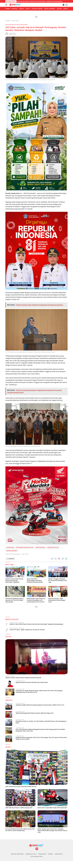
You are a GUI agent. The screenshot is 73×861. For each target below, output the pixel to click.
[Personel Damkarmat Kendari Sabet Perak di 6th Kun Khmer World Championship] (20, 818)
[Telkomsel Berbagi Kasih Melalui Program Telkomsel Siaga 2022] (8, 714)
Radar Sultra (12, 33)
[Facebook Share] (52, 558)
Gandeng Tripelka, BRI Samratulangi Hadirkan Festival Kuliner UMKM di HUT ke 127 (40, 705)
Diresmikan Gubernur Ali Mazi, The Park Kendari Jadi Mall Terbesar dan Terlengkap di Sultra (41, 722)
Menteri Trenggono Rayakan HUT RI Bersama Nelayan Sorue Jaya (57, 580)
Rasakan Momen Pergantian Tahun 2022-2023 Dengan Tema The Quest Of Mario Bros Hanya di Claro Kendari (41, 738)
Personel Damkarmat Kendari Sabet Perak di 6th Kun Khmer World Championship (19, 829)
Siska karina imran (53, 547)
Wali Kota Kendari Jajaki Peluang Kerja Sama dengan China (56, 600)
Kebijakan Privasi (31, 854)
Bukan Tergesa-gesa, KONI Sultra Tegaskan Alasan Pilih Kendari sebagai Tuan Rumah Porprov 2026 (52, 830)
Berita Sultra (16, 24)
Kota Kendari (24, 24)
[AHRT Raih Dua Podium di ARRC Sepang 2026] (20, 797)
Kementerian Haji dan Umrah (24, 547)
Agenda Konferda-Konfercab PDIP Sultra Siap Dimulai (32, 682)
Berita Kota (8, 24)
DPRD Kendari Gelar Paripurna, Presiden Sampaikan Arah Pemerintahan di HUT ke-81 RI (36, 600)
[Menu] (6, 4)
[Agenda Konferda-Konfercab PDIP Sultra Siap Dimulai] (9, 683)
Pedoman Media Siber (17, 854)
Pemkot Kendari (40, 547)
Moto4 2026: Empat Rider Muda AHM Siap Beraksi (52, 808)
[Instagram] (36, 848)
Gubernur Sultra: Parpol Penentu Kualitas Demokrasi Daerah (23, 677)
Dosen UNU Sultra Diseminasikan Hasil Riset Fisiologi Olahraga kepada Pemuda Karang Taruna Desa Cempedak (36, 580)
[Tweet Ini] (55, 558)
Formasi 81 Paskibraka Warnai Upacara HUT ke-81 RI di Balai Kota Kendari (14, 600)
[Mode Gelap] (64, 4)
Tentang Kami (42, 854)
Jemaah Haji (10, 547)
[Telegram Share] (62, 558)
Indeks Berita (59, 854)
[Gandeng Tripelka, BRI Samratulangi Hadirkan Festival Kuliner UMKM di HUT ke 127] (8, 706)
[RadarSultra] (15, 4)
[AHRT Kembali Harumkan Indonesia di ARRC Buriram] (36, 767)
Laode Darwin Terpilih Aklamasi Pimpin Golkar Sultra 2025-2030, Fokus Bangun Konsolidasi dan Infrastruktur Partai (39, 691)
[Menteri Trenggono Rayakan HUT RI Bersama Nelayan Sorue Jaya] (58, 571)
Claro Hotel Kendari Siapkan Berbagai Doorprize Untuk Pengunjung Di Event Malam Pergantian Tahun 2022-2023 (40, 730)
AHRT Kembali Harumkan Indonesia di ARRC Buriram (21, 786)
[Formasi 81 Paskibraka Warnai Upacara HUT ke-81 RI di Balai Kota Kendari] (15, 591)
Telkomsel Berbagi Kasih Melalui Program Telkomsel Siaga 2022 (35, 713)
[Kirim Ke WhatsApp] (66, 558)
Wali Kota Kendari (11, 550)
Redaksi (50, 854)
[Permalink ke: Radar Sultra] (6, 34)
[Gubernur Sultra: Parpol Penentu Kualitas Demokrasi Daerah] (36, 656)
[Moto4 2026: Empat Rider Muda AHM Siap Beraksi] (53, 797)
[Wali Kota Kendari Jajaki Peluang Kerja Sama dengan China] (58, 591)
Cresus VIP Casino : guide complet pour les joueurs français (27, 629)
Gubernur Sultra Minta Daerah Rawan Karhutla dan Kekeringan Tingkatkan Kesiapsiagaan (14, 580)
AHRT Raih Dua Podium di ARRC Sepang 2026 (18, 808)
